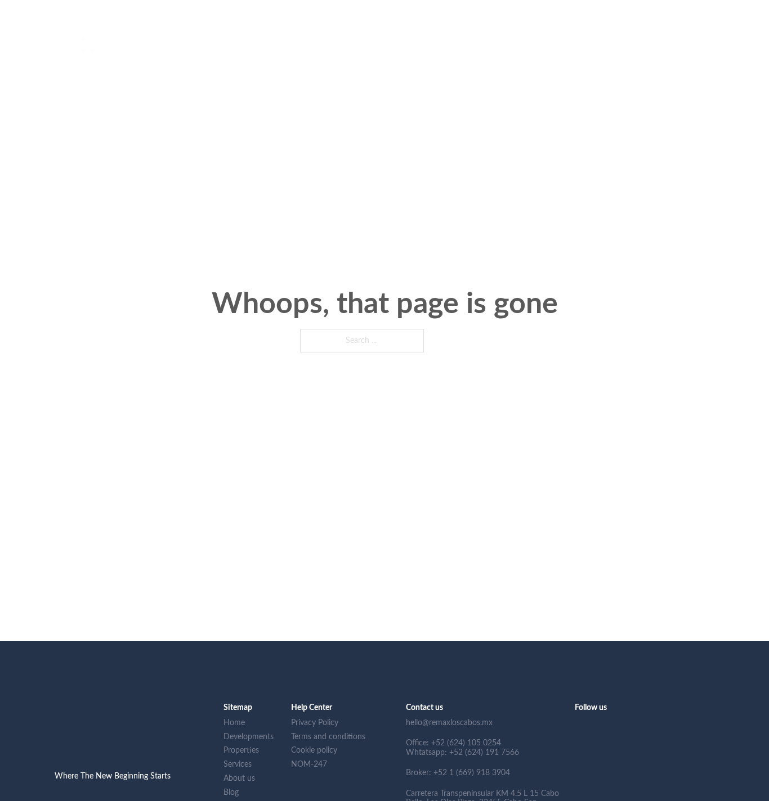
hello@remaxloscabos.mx (70, 10)
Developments (409, 54)
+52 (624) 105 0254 (166, 10)
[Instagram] (741, 11)
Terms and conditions (328, 737)
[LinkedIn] (704, 11)
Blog (657, 54)
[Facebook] (722, 11)
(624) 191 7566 (250, 10)
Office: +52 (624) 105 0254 (453, 743)
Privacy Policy (314, 723)
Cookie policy (314, 750)
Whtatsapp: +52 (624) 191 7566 (462, 753)
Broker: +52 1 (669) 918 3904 (458, 773)
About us (547, 54)
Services (505, 54)
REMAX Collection (606, 54)
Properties (463, 54)
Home (362, 54)
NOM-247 (732, 54)
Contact (690, 54)
